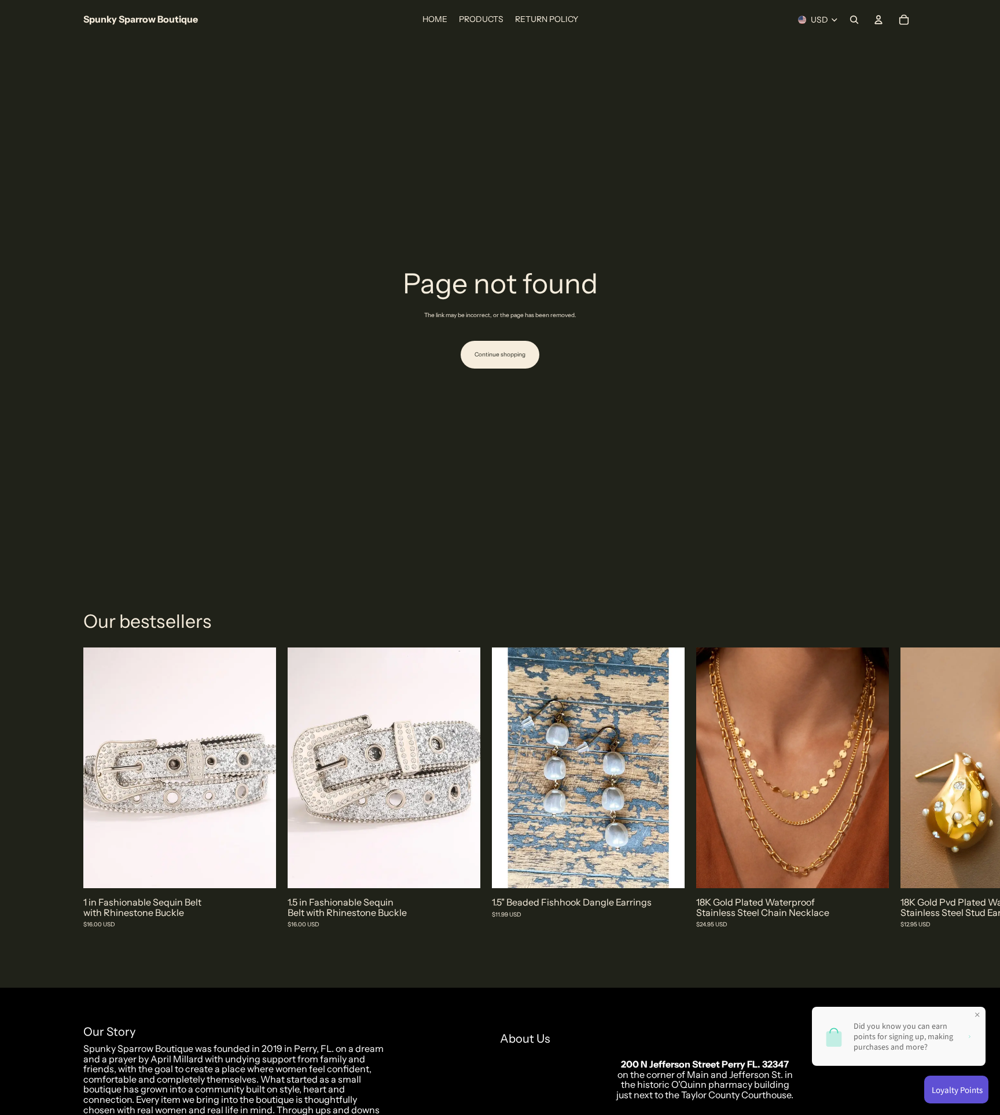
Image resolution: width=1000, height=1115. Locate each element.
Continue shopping (500, 354)
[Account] (878, 19)
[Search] (854, 19)
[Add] (258, 870)
